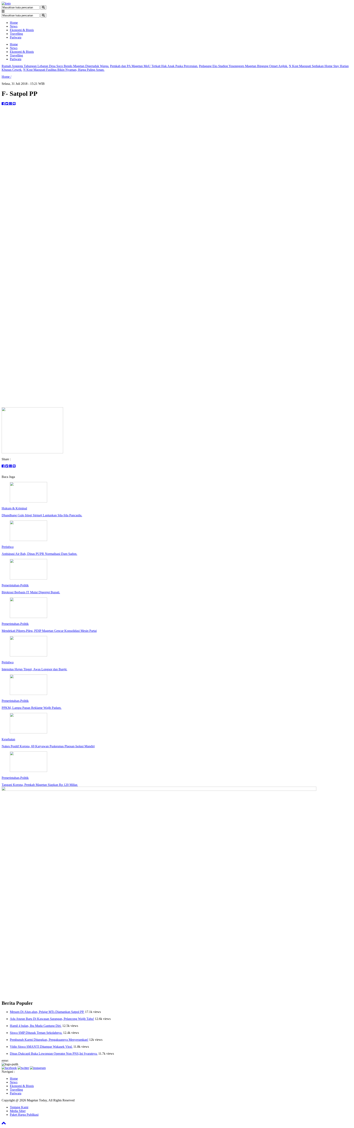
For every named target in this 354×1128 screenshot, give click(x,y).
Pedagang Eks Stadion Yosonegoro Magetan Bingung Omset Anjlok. (243, 66)
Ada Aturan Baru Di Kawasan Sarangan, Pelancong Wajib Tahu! (52, 1019)
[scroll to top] (4, 1124)
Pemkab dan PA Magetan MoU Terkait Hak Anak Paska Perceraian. (154, 66)
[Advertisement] (177, 375)
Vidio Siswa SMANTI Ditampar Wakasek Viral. (41, 1046)
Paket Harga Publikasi (24, 1114)
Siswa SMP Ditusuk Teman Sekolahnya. (36, 1032)
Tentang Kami (19, 1107)
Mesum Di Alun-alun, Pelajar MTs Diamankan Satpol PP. (47, 1012)
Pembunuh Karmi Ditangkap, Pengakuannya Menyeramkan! (49, 1039)
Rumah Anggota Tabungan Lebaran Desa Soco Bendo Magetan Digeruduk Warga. (55, 66)
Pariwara (15, 37)
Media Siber (18, 1111)
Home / (6, 76)
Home (14, 22)
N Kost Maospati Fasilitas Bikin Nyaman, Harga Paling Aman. (63, 69)
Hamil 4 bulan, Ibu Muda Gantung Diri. (35, 1025)
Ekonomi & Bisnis (22, 30)
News (13, 26)
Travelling (16, 33)
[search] (43, 7)
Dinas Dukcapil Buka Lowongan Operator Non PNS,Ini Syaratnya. (54, 1053)
